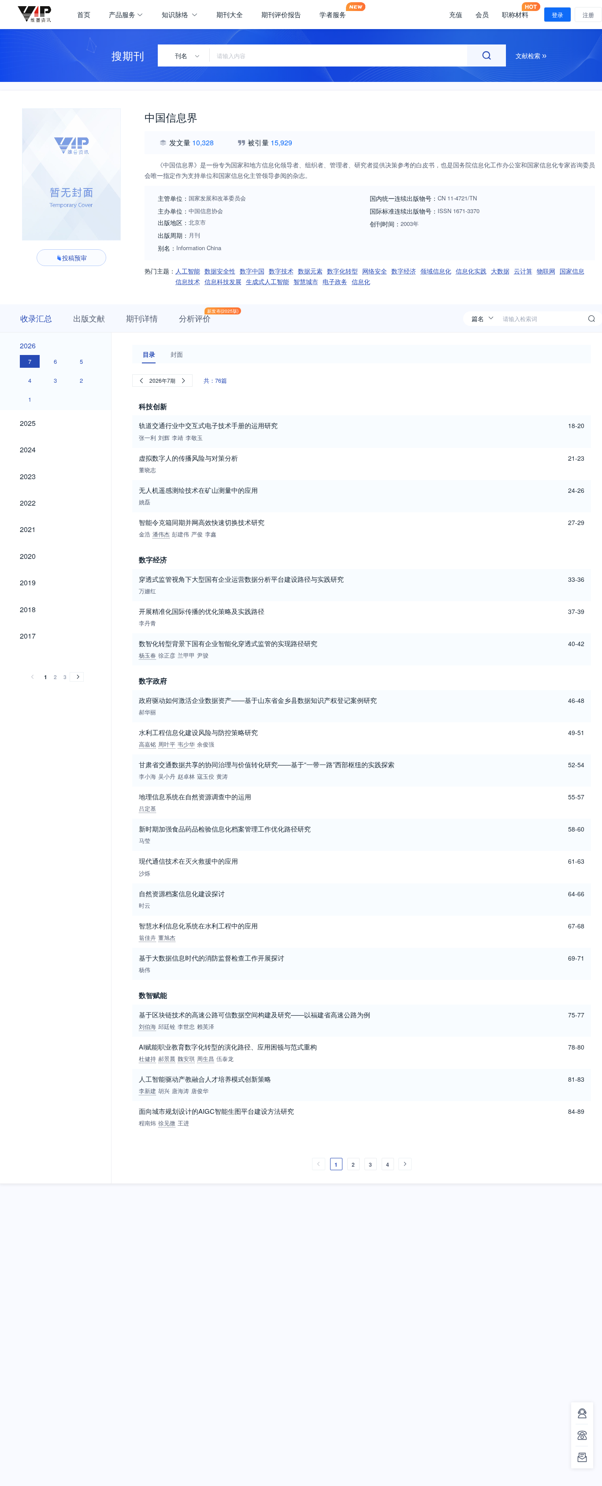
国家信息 (572, 270)
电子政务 (335, 281)
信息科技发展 (223, 281)
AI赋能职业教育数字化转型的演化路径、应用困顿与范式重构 (228, 1046)
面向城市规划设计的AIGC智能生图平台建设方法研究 (216, 1111)
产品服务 (122, 14)
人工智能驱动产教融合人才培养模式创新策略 (205, 1078)
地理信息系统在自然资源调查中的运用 (195, 796)
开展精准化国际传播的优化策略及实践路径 (201, 611)
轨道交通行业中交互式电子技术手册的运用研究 (208, 425)
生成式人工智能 (267, 281)
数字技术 (281, 270)
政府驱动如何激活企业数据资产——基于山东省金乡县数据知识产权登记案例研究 (258, 700)
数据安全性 (219, 270)
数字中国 (252, 270)
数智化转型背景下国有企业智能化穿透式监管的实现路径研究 (228, 643)
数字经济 (403, 270)
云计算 (523, 270)
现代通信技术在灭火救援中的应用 (188, 860)
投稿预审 (74, 257)
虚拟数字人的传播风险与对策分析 (188, 457)
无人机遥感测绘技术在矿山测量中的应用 (198, 490)
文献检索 (529, 55)
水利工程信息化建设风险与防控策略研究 (198, 732)
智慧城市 (306, 281)
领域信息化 (435, 270)
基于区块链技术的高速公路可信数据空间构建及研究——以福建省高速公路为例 (254, 1014)
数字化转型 (342, 270)
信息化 (361, 281)
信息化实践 (471, 270)
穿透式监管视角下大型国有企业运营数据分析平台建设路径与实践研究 (241, 579)
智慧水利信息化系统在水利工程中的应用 (198, 925)
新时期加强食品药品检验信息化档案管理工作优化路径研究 (225, 828)
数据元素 (310, 270)
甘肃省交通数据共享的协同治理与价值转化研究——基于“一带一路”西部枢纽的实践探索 (266, 764)
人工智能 (187, 270)
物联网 (546, 270)
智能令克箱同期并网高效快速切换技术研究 (201, 522)
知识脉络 (176, 14)
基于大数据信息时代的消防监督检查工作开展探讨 (211, 957)
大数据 (500, 270)
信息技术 (187, 281)
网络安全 (374, 270)
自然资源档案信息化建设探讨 (182, 893)
